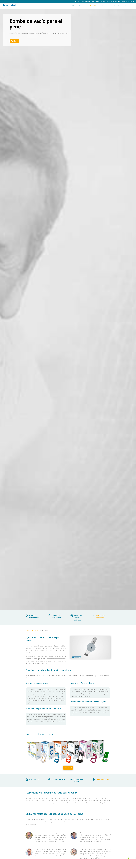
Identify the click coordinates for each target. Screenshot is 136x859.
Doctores (103, 1)
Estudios (117, 6)
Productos (82, 6)
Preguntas (87, 1)
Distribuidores (110, 1)
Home (27, 631)
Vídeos (82, 1)
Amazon (77, 1)
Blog (93, 1)
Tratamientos (106, 6)
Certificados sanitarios (100, 616)
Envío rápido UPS (102, 779)
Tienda (74, 6)
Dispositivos (94, 6)
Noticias (97, 1)
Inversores (117, 1)
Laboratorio (128, 6)
